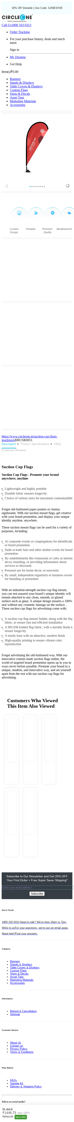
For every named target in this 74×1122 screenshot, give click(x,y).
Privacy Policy (18, 1048)
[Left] (6, 185)
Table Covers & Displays (26, 86)
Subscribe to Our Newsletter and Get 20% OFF (37, 878)
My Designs (18, 57)
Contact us (16, 1045)
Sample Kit (16, 1083)
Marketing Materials (23, 101)
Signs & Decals (20, 93)
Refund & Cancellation (23, 1011)
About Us (15, 1042)
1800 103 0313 (16, 25)
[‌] (11, 766)
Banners (15, 79)
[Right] (67, 185)
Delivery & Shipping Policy (26, 1086)
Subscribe (37, 893)
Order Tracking (20, 32)
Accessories (17, 105)
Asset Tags (17, 97)
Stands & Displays (22, 82)
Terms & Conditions (22, 1051)
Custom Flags (19, 90)
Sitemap (15, 1014)
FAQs (13, 1080)
